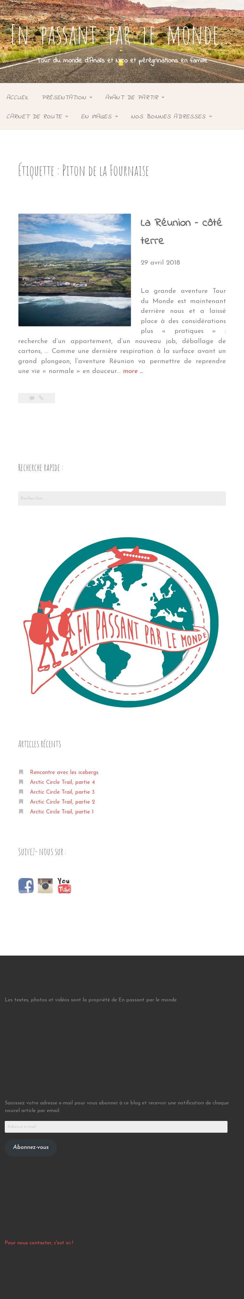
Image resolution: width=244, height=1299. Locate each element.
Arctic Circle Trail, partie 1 (61, 812)
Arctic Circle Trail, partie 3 (62, 792)
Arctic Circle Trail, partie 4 (62, 782)
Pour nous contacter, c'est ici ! (39, 1243)
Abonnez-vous (31, 1147)
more (133, 372)
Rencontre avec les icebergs (64, 772)
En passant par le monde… (122, 34)
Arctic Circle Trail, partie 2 (62, 802)
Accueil (17, 97)
